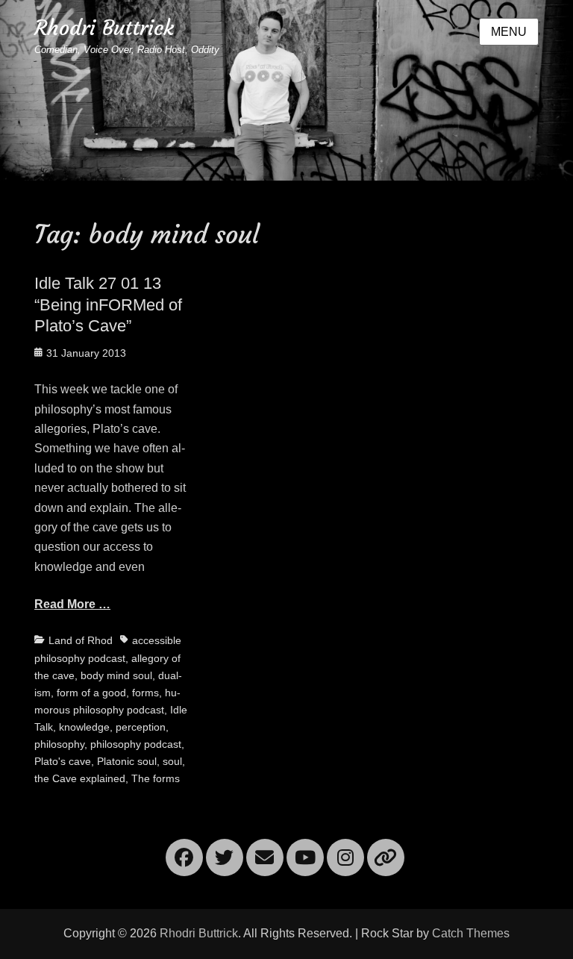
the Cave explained (79, 778)
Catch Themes (471, 933)
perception (141, 727)
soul (172, 761)
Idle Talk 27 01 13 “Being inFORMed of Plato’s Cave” (108, 304)
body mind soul (116, 675)
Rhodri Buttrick (104, 28)
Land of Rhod (80, 640)
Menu (509, 31)
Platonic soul (127, 761)
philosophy (59, 744)
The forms (155, 778)
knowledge (84, 727)
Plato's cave (62, 761)
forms (145, 693)
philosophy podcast (135, 744)
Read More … (72, 604)
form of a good (91, 693)
